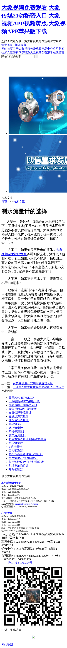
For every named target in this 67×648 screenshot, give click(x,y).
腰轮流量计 (16, 424)
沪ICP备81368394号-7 (21, 562)
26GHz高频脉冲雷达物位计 (26, 454)
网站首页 (7, 48)
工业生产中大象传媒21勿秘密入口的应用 (38, 387)
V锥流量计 (15, 446)
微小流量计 (16, 427)
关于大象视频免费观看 (27, 48)
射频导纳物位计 (19, 465)
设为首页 (7, 44)
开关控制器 (16, 469)
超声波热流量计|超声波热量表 (27, 439)
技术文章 (7, 52)
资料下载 (18, 52)
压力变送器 (16, 450)
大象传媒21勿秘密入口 (23, 405)
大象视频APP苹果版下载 (24, 401)
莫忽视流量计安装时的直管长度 (33, 383)
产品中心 (47, 48)
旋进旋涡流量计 (19, 416)
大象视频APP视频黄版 (23, 408)
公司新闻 (58, 48)
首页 (4, 201)
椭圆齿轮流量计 (19, 420)
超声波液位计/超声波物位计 (26, 461)
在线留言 (58, 52)
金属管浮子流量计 (20, 412)
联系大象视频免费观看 (38, 52)
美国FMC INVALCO (21, 397)
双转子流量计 (17, 431)
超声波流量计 (17, 435)
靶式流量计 (16, 442)
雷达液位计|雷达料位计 (23, 458)
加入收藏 (20, 44)
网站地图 (7, 644)
